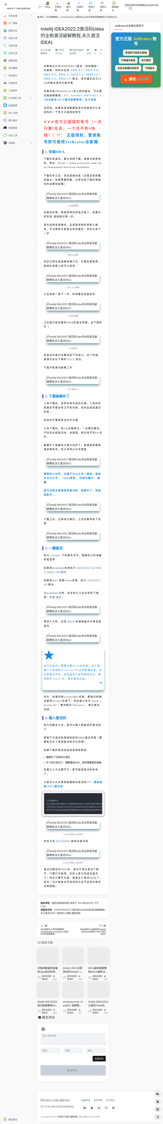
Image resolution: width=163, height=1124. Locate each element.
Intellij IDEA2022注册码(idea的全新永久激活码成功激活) (98, 1003)
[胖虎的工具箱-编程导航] (55, 1101)
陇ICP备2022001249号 (89, 1117)
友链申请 (85, 1100)
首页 (42, 17)
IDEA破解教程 (52, 17)
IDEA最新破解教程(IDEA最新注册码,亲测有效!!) (98, 970)
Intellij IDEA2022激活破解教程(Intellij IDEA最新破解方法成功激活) (47, 1003)
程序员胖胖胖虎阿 (61, 903)
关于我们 (110, 1100)
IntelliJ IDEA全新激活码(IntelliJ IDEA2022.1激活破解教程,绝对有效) (73, 970)
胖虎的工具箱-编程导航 (68, 1117)
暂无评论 (48, 1017)
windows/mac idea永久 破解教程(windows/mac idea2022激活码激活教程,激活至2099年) (73, 1003)
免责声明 (98, 1100)
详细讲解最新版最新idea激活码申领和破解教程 (47, 970)
